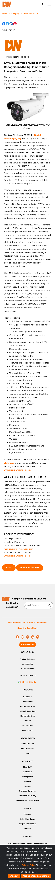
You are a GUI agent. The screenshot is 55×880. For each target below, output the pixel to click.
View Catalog (27, 730)
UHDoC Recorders (27, 711)
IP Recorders (27, 702)
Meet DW (27, 767)
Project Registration (27, 824)
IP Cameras (27, 697)
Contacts (27, 814)
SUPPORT (27, 837)
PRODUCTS (27, 690)
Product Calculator (27, 659)
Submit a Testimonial (37, 623)
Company (15, 14)
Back (9, 567)
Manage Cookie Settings (36, 876)
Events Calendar (27, 744)
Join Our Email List (16, 623)
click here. (9, 463)
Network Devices (27, 716)
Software (27, 721)
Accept (14, 876)
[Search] (42, 4)
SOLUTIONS (27, 652)
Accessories (27, 664)
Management (27, 777)
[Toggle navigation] (49, 4)
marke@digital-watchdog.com (18, 549)
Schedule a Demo (27, 819)
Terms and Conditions (27, 791)
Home (4, 14)
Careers (27, 782)
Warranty (27, 786)
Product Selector (27, 669)
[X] (27, 637)
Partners (27, 829)
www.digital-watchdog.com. (17, 470)
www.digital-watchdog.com (17, 556)
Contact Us (27, 772)
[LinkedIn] (32, 637)
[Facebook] (17, 637)
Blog (27, 753)
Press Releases (27, 749)
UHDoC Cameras (27, 706)
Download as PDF (29, 567)
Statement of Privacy (27, 796)
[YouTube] (22, 637)
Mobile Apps (27, 726)
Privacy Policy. (29, 865)
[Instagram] (37, 637)
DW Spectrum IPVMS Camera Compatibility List (27, 844)
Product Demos (27, 675)
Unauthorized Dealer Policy (27, 801)
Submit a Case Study (27, 628)
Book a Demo (27, 645)
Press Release (29, 14)
